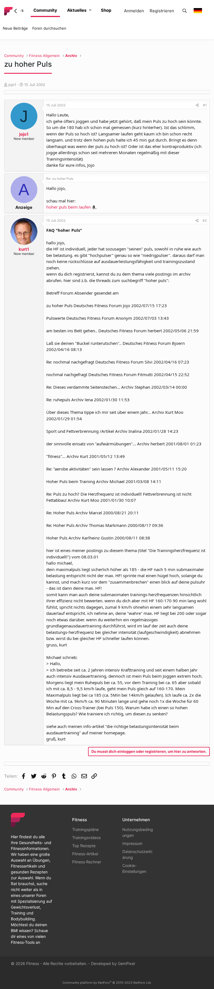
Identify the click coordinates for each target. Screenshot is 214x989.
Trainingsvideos (86, 837)
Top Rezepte (84, 845)
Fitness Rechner (86, 861)
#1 (205, 105)
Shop (106, 10)
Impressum (132, 843)
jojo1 (12, 84)
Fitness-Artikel (85, 853)
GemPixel (126, 963)
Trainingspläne (85, 829)
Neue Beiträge (15, 28)
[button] (90, 10)
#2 (205, 220)
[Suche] (184, 11)
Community (45, 10)
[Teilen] (197, 105)
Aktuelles (76, 10)
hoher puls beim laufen (68, 207)
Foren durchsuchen (49, 28)
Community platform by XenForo (107, 983)
